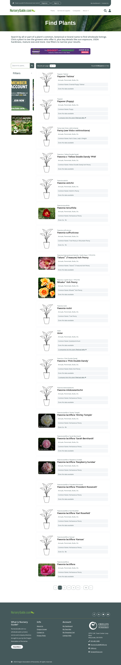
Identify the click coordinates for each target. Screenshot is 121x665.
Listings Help (67, 636)
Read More (17, 647)
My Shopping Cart (69, 632)
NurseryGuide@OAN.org (99, 645)
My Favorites (67, 629)
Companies (76, 11)
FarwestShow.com (96, 652)
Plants (53, 11)
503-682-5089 (95, 641)
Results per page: (43, 66)
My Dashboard (67, 626)
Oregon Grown (42, 629)
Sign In (56, 3)
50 (86, 588)
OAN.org (93, 648)
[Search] (32, 65)
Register (45, 3)
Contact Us (40, 632)
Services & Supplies (63, 11)
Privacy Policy (41, 636)
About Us (40, 626)
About (85, 11)
